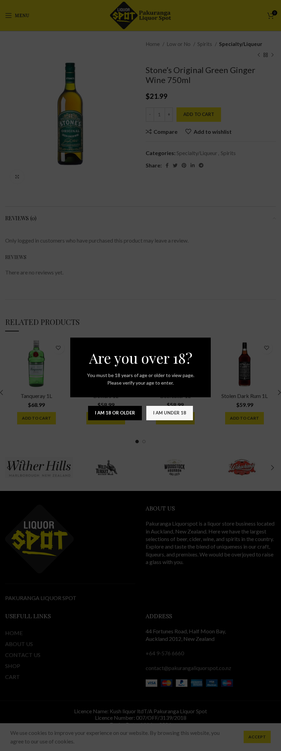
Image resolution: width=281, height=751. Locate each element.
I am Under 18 (169, 412)
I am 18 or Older (115, 412)
